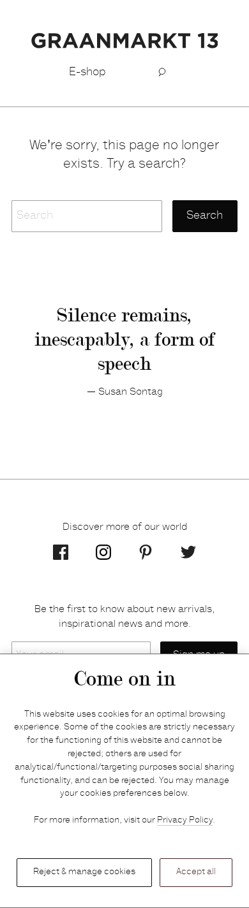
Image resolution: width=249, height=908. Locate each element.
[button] (161, 72)
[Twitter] (188, 552)
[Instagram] (103, 552)
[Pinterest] (145, 552)
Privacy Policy (185, 820)
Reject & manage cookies (84, 872)
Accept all (196, 872)
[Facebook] (60, 552)
